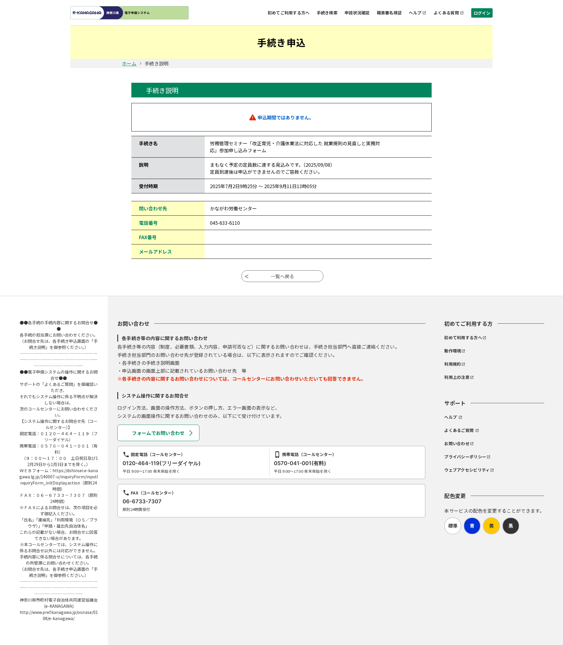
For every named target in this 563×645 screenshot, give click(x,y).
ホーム (129, 63)
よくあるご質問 (459, 430)
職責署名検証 (389, 13)
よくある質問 (446, 13)
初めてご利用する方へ (289, 13)
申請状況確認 (357, 13)
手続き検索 (327, 13)
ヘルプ (415, 13)
